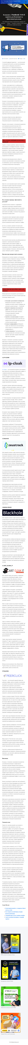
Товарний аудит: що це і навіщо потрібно (15, 915)
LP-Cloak (4, 369)
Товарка (21, 58)
